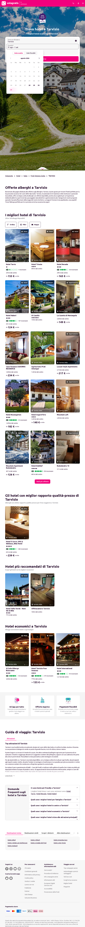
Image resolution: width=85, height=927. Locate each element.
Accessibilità (48, 889)
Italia (25, 176)
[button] (10, 776)
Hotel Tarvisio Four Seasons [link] (39, 669)
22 (34, 81)
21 (29, 81)
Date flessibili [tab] (31, 53)
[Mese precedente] (10, 58)
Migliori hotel (68, 883)
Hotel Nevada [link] (62, 264)
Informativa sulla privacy (32, 875)
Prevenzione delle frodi (51, 892)
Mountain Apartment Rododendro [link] (14, 467)
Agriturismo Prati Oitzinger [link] (38, 368)
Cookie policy (29, 878)
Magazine (67, 886)
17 (11, 81)
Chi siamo (28, 868)
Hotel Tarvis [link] (11, 264)
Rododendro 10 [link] (63, 466)
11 (16, 76)
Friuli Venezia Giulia (38, 176)
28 (29, 85)
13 (25, 76)
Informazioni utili (49, 880)
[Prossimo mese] (39, 58)
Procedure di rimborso (51, 873)
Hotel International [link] (64, 668)
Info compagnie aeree (51, 877)
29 (34, 85)
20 (25, 81)
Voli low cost (68, 877)
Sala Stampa (28, 894)
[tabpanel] (42, 759)
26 (20, 85)
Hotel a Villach (35, 840)
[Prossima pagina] (77, 833)
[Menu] (83, 3)
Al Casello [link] (35, 315)
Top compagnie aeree (71, 868)
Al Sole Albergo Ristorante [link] (12, 669)
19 (20, 81)
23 (38, 81)
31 (11, 90)
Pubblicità (28, 888)
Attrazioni (11, 738)
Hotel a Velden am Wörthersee (17, 843)
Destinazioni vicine (14, 833)
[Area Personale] (78, 3)
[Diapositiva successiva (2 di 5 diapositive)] (26, 245)
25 (16, 85)
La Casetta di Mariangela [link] (67, 315)
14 (29, 76)
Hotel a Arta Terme (60, 843)
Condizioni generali (31, 871)
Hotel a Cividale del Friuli (38, 843)
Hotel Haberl (52, 794)
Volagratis (9, 176)
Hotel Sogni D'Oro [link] (38, 415)
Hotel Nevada (41, 794)
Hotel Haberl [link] (11, 315)
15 (34, 76)
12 (20, 76)
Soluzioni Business (31, 898)
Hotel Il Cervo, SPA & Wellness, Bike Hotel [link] (14, 543)
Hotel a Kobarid (12, 846)
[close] (7, 215)
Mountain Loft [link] (62, 415)
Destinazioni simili (31, 833)
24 (11, 85)
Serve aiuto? (48, 870)
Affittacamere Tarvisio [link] (40, 609)
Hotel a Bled (12, 840)
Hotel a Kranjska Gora (60, 840)
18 (16, 81)
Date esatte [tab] (18, 53)
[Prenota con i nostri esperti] (73, 3)
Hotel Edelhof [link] (37, 466)
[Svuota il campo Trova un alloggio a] (76, 40)
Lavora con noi (29, 884)
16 (38, 76)
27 (25, 85)
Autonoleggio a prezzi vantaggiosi (71, 872)
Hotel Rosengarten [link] (13, 415)
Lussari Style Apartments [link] (67, 367)
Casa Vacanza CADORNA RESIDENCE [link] (16, 368)
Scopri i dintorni (48, 833)
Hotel (18, 176)
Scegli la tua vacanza (70, 880)
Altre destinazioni (63, 833)
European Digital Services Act (49, 884)
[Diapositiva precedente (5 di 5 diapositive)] (7, 245)
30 (38, 85)
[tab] (10, 738)
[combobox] (42, 40)
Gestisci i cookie (30, 881)
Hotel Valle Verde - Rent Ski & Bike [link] (16, 610)
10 (11, 76)
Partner (27, 891)
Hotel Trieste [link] (36, 264)
